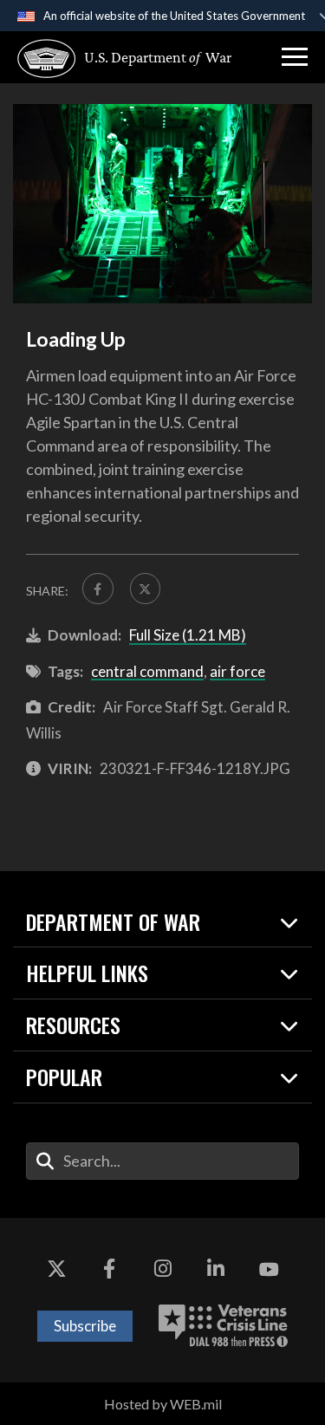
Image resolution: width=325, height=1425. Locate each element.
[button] (295, 57)
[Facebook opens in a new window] (109, 1270)
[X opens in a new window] (56, 1270)
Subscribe (85, 1326)
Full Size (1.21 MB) (187, 635)
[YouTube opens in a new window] (268, 1270)
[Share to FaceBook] (98, 588)
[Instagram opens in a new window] (163, 1270)
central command (147, 671)
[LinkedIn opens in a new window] (215, 1270)
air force (237, 671)
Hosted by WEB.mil (163, 1404)
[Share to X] (145, 588)
